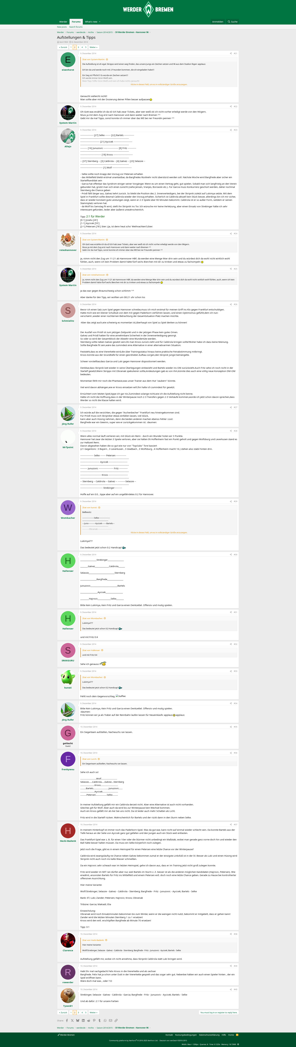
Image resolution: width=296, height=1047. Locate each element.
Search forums (75, 26)
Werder (63, 21)
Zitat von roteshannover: (93, 274)
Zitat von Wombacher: (92, 618)
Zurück (64, 47)
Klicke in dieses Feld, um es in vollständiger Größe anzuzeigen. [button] (159, 84)
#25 (235, 269)
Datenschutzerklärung (209, 1034)
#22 (235, 106)
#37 (235, 824)
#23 (235, 130)
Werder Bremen (67, 1034)
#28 (235, 431)
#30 (235, 554)
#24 (235, 233)
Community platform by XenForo (133, 1040)
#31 (235, 612)
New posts (62, 26)
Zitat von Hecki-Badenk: (93, 940)
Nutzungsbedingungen (186, 1034)
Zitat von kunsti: (89, 507)
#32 (235, 644)
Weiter (93, 47)
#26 (235, 304)
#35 (235, 726)
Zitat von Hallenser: (91, 650)
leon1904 (64, 42)
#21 (235, 53)
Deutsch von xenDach (173, 1040)
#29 (235, 501)
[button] (100, 22)
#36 (235, 753)
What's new (91, 21)
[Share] (231, 53)
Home (231, 1034)
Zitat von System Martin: (93, 59)
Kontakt (169, 1034)
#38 (235, 934)
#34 (235, 703)
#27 (235, 407)
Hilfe (224, 1034)
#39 (235, 966)
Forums (76, 21)
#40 (235, 989)
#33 (235, 671)
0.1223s (217, 1044)
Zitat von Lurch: (89, 759)
